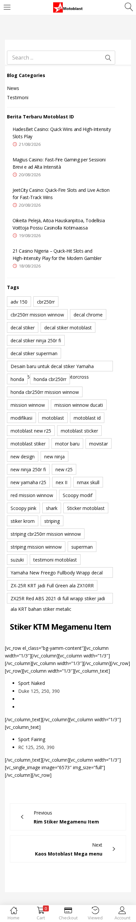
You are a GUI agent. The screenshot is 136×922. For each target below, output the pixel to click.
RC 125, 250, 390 (36, 747)
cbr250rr (46, 302)
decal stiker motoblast (68, 327)
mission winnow (28, 405)
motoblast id (87, 418)
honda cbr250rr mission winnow (45, 392)
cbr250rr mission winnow (37, 315)
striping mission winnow (36, 547)
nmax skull (88, 482)
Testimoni (17, 97)
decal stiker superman (34, 353)
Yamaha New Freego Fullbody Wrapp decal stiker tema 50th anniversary (57, 573)
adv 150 (19, 302)
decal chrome (88, 315)
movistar (98, 443)
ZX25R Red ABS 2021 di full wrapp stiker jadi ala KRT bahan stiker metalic (58, 599)
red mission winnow (32, 495)
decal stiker (23, 327)
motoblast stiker (28, 443)
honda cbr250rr (50, 379)
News (13, 88)
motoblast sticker (79, 431)
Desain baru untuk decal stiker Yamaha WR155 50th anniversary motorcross (52, 367)
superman (82, 547)
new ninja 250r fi (28, 469)
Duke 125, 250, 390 (39, 691)
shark (51, 508)
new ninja (54, 456)
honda (17, 379)
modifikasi (21, 418)
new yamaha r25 (28, 482)
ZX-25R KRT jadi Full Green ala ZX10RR (52, 585)
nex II (61, 482)
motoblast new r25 (31, 431)
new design (23, 456)
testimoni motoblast (55, 560)
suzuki (17, 560)
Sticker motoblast (86, 508)
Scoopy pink (23, 508)
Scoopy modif (77, 495)
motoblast (53, 418)
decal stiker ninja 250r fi (36, 340)
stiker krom (23, 521)
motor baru (67, 443)
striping (52, 521)
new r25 (64, 469)
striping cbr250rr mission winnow (46, 534)
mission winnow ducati (78, 405)
